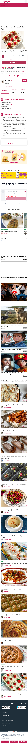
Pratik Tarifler (4, 5)
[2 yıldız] (11, 144)
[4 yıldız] (15, 144)
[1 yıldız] (8, 144)
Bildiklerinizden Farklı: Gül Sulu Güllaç (11, 694)
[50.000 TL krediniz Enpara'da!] (14, 175)
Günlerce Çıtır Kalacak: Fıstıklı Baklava (11, 615)
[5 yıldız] (17, 144)
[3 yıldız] (13, 144)
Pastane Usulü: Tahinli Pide (8, 640)
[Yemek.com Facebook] (21, 703)
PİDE (2, 638)
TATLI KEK (3, 482)
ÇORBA (2, 533)
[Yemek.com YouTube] (12, 703)
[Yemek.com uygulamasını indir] (6, 707)
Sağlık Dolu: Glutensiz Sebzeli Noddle (11, 589)
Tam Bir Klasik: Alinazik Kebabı (9, 431)
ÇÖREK (2, 403)
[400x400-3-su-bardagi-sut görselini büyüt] (11, 104)
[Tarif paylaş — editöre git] (14, 156)
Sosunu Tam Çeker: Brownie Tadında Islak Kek (13, 484)
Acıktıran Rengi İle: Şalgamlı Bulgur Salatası (12, 510)
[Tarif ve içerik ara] (21, 1)
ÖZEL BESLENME (4, 229)
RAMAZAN (3, 664)
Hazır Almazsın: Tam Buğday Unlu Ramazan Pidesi (12, 667)
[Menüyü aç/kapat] (1, 1)
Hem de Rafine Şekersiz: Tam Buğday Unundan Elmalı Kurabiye (13, 457)
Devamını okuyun (8, 86)
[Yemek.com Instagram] (2, 703)
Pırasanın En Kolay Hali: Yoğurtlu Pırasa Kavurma (14, 563)
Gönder (16, 198)
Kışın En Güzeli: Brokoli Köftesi (9, 231)
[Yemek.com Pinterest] (25, 703)
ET (1, 428)
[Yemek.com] (7, 2)
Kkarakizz (7, 80)
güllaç (22, 71)
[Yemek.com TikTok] (7, 703)
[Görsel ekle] (25, 191)
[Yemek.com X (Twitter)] (17, 703)
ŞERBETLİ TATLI (4, 613)
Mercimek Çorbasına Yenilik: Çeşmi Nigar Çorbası (12, 536)
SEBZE (2, 508)
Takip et (24, 80)
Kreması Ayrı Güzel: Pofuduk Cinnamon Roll (12, 405)
